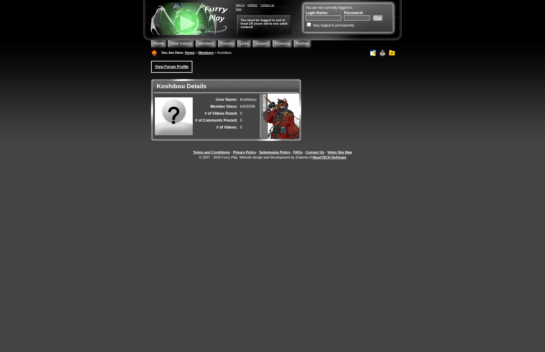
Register (252, 5)
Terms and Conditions (211, 152)
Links (244, 43)
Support (262, 43)
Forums (226, 43)
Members (206, 43)
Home (159, 43)
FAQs (239, 9)
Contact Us (267, 5)
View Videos (181, 43)
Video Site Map (339, 152)
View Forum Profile (172, 67)
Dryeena (282, 43)
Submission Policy (274, 152)
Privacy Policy (244, 152)
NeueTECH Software (329, 157)
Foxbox (302, 43)
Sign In (240, 5)
